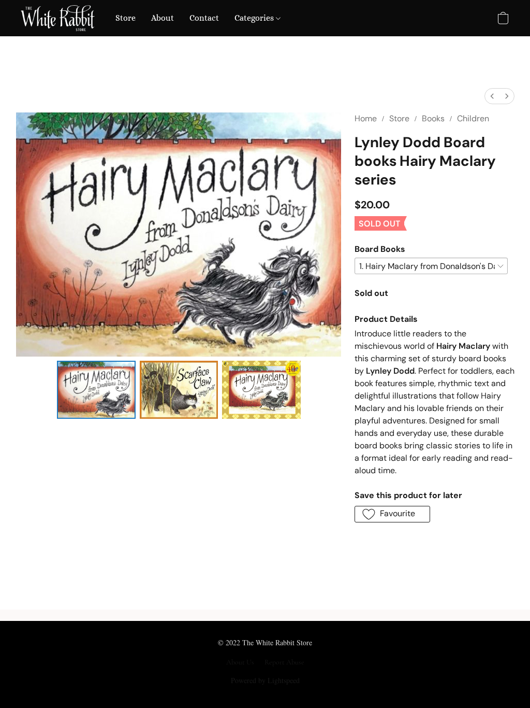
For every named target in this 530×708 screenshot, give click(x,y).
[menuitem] (492, 96)
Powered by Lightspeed (265, 680)
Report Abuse (284, 662)
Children (473, 118)
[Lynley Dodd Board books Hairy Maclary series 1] (179, 390)
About (162, 18)
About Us (240, 662)
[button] (58, 18)
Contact (204, 18)
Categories (255, 18)
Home (366, 118)
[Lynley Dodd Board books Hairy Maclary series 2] (261, 390)
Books (433, 118)
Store (125, 18)
